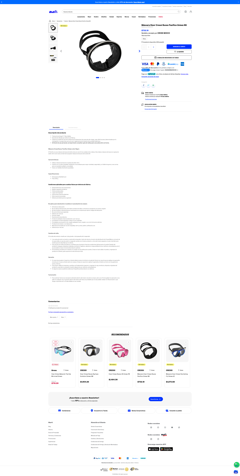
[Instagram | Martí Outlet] (151, 439)
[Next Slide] (238, 2)
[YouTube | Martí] (172, 427)
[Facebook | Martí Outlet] (158, 439)
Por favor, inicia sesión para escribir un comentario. (61, 312)
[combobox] (121, 11)
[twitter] (148, 85)
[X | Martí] (165, 427)
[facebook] (143, 85)
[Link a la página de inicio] (51, 21)
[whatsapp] (153, 85)
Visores (66, 21)
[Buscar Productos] (179, 11)
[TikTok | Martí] (179, 427)
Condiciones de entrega (151, 99)
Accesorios (59, 21)
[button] (144, 38)
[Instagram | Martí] (151, 427)
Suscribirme (154, 399)
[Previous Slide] (1, 2)
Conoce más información (151, 109)
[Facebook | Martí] (158, 427)
